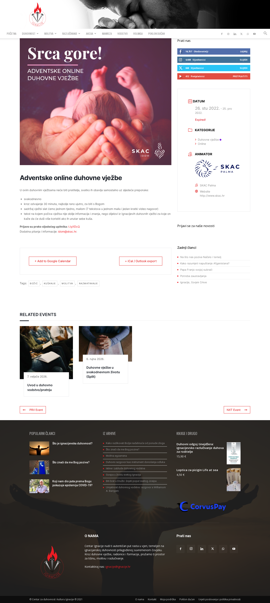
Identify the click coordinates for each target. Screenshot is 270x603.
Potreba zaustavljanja (193, 276)
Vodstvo (122, 33)
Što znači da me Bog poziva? (71, 462)
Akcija (89, 33)
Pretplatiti (240, 76)
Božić (34, 283)
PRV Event (36, 409)
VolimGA (138, 33)
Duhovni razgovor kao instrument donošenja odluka (135, 462)
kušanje (50, 283)
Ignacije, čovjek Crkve (193, 282)
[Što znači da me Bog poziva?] (39, 467)
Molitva (48, 33)
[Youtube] (254, 33)
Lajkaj (243, 51)
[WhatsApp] (248, 33)
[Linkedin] (235, 33)
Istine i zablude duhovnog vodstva (125, 468)
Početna (11, 33)
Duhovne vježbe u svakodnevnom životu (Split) (103, 372)
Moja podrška (168, 599)
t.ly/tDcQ (74, 226)
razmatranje (88, 283)
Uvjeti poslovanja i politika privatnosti (219, 599)
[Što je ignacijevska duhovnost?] (39, 448)
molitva (67, 283)
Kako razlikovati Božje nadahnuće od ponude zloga (135, 443)
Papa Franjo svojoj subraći (196, 269)
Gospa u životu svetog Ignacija (123, 474)
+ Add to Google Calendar (53, 261)
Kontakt (152, 599)
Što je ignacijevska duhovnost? (72, 443)
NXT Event (234, 409)
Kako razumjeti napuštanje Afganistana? (204, 263)
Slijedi (243, 59)
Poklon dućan (156, 33)
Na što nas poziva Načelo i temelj (200, 257)
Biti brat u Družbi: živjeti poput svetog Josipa (131, 481)
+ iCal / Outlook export (141, 261)
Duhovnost (28, 33)
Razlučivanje (69, 33)
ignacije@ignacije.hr (117, 566)
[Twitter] (241, 33)
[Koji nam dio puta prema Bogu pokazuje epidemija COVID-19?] (39, 486)
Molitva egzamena (116, 455)
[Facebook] (222, 33)
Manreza (107, 33)
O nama (139, 599)
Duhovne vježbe (208, 139)
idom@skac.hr (67, 231)
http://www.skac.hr (212, 195)
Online (202, 143)
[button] (265, 34)
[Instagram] (228, 33)
